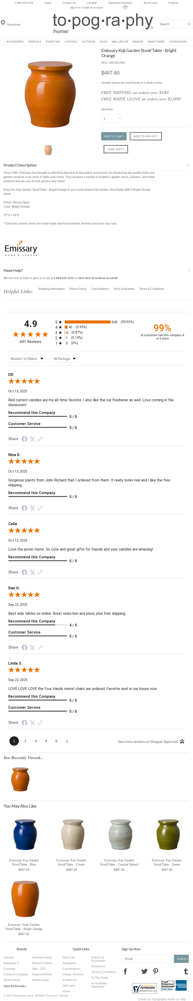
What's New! (156, 41)
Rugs (103, 41)
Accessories (15, 41)
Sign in (74, 7)
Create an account (92, 7)
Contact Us (68, 2)
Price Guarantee (124, 289)
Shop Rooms (177, 41)
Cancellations (100, 289)
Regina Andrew (42, 974)
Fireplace (34, 41)
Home (47, 2)
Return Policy (78, 289)
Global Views (12, 980)
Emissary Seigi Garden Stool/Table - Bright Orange (23, 927)
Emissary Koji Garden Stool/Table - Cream (71, 862)
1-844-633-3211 (24, 2)
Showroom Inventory (119, 2)
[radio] (96, 321)
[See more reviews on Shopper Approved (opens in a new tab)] (40, 439)
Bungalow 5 (11, 963)
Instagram (166, 971)
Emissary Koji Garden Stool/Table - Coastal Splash (119, 862)
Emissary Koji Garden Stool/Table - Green (167, 862)
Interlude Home (42, 957)
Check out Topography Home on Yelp (162, 999)
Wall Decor (120, 41)
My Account (149, 2)
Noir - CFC (39, 968)
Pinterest (155, 971)
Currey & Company (16, 974)
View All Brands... (15, 986)
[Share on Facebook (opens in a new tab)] (24, 439)
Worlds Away (40, 980)
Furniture (53, 41)
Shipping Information (51, 289)
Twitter (144, 971)
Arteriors (9, 957)
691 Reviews (30, 341)
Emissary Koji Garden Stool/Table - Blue (24, 862)
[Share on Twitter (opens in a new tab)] (32, 439)
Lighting (71, 41)
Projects (172, 2)
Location (91, 2)
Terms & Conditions (151, 289)
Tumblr (185, 971)
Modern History (42, 963)
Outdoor (88, 41)
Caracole (9, 968)
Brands (138, 41)
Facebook (125, 971)
